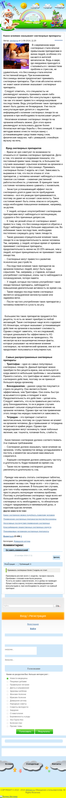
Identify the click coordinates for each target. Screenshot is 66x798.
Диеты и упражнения (19, 688)
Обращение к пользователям (48, 790)
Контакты (56, 764)
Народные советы (18, 704)
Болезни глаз (16, 723)
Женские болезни (18, 694)
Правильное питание (19, 685)
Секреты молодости (19, 707)
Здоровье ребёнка (18, 691)
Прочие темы (16, 726)
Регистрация (33, 624)
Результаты (44, 731)
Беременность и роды (20, 717)
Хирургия (14, 710)
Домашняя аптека (22, 541)
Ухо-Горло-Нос (16, 720)
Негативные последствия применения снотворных (26, 523)
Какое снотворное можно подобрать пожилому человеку (29, 515)
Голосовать (25, 731)
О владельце (32, 764)
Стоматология (16, 713)
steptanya (14, 41)
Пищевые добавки (18, 681)
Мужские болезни (18, 697)
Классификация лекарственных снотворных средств (27, 527)
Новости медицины (19, 678)
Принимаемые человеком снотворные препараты (26, 531)
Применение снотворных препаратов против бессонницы (29, 519)
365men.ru (30, 790)
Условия (9, 764)
